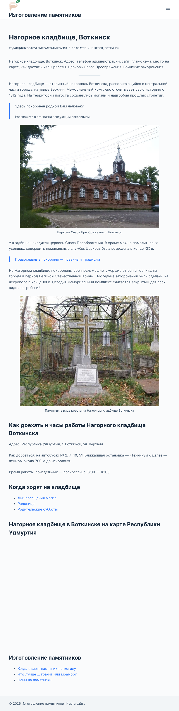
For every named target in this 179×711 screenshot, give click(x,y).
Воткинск (112, 48)
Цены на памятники (35, 680)
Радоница (26, 503)
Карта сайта (75, 703)
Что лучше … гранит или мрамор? (47, 674)
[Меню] (168, 10)
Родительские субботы (38, 509)
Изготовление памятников (45, 15)
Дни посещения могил (37, 498)
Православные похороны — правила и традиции (57, 259)
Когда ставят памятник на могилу (47, 668)
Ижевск (97, 48)
